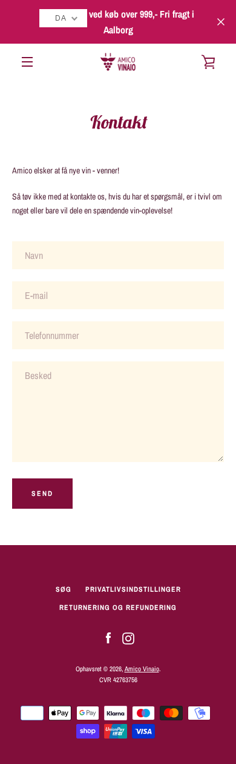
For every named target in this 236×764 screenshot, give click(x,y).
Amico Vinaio (142, 668)
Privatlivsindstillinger (133, 589)
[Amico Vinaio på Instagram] (128, 637)
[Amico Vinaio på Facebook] (108, 637)
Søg (63, 589)
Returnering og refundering (118, 607)
